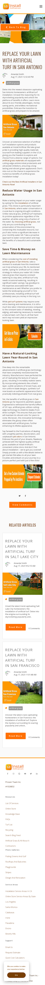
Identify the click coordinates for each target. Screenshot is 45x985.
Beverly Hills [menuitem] (10, 933)
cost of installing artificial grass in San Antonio (20, 260)
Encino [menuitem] (8, 928)
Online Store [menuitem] (10, 808)
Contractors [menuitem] (10, 846)
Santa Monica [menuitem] (11, 907)
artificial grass (13, 83)
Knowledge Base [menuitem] (12, 814)
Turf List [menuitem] (8, 824)
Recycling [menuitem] (9, 830)
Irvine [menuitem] (7, 918)
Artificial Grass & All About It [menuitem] (17, 840)
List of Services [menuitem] (11, 803)
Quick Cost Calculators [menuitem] (15, 957)
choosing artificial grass (25, 221)
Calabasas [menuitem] (9, 912)
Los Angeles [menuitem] (10, 901)
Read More (15, 627)
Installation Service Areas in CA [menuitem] (18, 891)
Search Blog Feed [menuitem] (13, 835)
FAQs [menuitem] (7, 819)
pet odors (17, 436)
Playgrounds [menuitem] (10, 867)
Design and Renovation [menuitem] (15, 877)
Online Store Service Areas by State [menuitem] (20, 896)
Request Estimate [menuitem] (12, 952)
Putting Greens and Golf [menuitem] (15, 856)
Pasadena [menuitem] (9, 923)
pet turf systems (15, 301)
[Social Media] (8, 773)
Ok (16, 975)
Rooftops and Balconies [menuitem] (15, 861)
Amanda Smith (17, 74)
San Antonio (10, 208)
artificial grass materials (13, 160)
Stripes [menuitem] (8, 872)
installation (23, 203)
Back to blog (17, 27)
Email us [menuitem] (9, 947)
